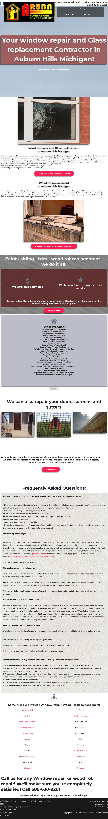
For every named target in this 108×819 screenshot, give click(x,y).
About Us (69, 14)
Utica (80, 739)
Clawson (27, 768)
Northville (27, 716)
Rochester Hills (28, 710)
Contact (86, 14)
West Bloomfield (80, 750)
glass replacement (39, 553)
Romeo (27, 739)
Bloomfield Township (27, 756)
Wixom (27, 745)
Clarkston (80, 768)
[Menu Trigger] (2, 3)
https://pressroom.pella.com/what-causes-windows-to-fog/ (31, 556)
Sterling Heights (27, 727)
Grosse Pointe (27, 733)
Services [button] (84, 9)
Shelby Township (80, 716)
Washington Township (27, 721)
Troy (80, 710)
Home (68, 9)
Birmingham (80, 756)
